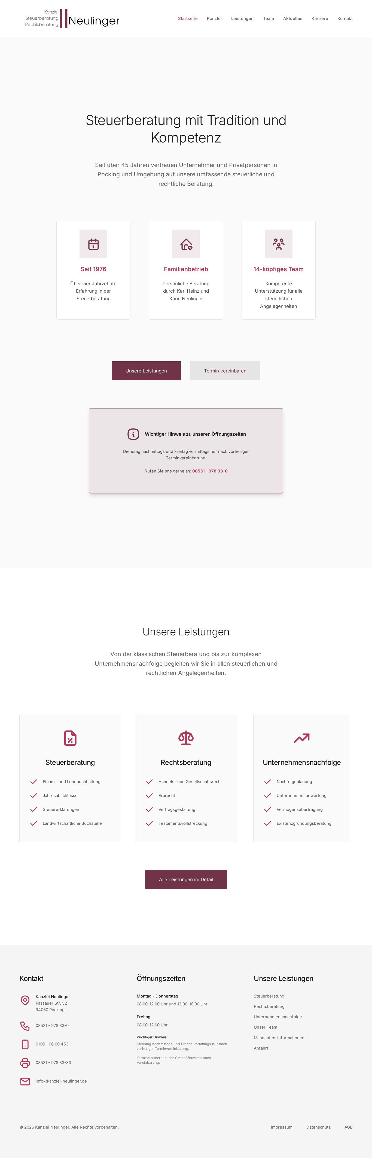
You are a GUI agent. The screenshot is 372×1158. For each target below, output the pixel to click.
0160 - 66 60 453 (52, 1044)
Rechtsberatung (269, 1006)
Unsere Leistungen (146, 371)
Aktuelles (292, 18)
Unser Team (265, 1027)
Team (268, 18)
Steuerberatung (269, 996)
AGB (348, 1127)
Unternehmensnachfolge (278, 1016)
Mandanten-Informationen (279, 1037)
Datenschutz (318, 1127)
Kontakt (345, 18)
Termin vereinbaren (225, 371)
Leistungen (242, 18)
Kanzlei (214, 18)
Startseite (188, 18)
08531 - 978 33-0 (52, 1025)
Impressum (281, 1127)
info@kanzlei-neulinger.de (61, 1081)
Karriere (320, 18)
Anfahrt (261, 1048)
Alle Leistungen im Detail (186, 879)
